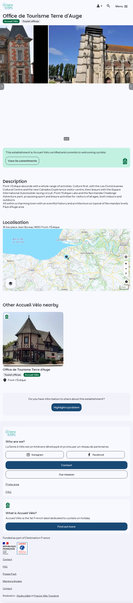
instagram (37, 454)
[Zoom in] (125, 263)
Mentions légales (12, 581)
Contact (66, 465)
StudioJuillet (24, 595)
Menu (119, 6)
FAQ (8, 492)
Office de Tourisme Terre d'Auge (26, 369)
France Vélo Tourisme (46, 595)
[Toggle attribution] (126, 282)
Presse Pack (9, 573)
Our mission (66, 474)
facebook (98, 454)
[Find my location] (125, 256)
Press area (12, 484)
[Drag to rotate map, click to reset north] (125, 273)
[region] (66, 260)
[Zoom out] (125, 268)
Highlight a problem (66, 407)
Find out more (66, 526)
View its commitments (22, 160)
